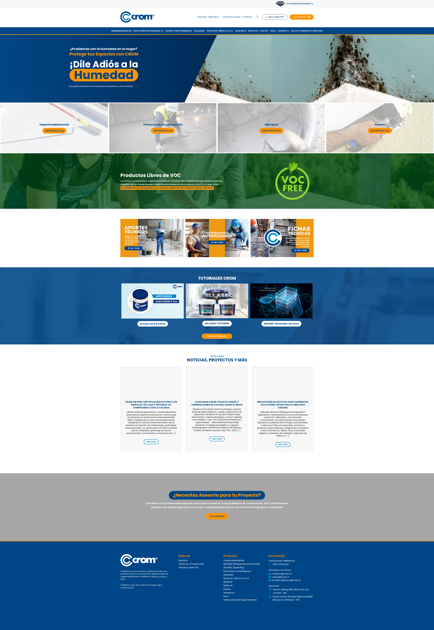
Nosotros (202, 16)
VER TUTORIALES (217, 336)
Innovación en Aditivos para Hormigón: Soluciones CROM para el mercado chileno (283, 404)
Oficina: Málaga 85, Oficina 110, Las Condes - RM (291, 591)
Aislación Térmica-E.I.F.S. (220, 30)
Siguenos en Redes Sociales (284, 607)
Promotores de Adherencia (237, 571)
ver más (151, 441)
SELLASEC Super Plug (233, 567)
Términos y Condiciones (191, 563)
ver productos (54, 130)
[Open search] (257, 16)
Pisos (273, 30)
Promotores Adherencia (178, 30)
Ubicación (274, 585)
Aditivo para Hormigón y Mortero (240, 599)
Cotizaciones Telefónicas (282, 560)
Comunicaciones (231, 16)
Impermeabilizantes (121, 30)
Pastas (264, 30)
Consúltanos (217, 516)
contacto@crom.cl (282, 573)
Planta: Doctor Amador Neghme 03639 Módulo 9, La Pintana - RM (293, 598)
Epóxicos (253, 30)
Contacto (247, 16)
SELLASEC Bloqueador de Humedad (241, 563)
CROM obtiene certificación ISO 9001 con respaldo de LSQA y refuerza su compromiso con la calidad (151, 404)
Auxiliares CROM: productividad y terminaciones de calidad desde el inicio (217, 403)
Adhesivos (283, 30)
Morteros (240, 30)
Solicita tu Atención (189, 567)
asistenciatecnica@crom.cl (286, 580)
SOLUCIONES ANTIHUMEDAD (298, 3)
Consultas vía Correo (280, 570)
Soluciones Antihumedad (146, 30)
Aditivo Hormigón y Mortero (307, 30)
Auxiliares (199, 30)
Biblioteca (214, 16)
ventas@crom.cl (280, 577)
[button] (302, 17)
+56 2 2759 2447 (280, 564)
